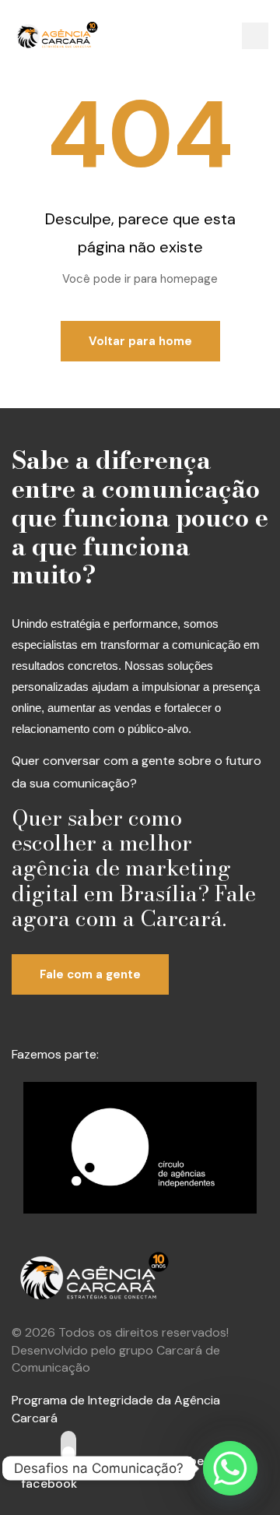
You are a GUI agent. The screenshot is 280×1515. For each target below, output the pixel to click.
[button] (255, 36)
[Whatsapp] (230, 1468)
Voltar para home (140, 341)
